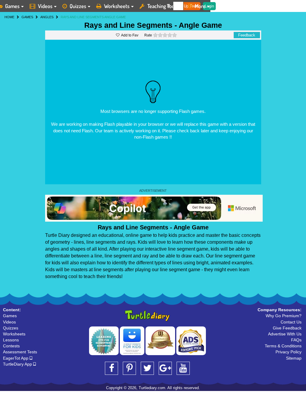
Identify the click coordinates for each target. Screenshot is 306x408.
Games (10, 315)
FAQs (296, 340)
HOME (9, 17)
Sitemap (294, 358)
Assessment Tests (20, 351)
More (200, 6)
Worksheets (117, 6)
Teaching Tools (162, 6)
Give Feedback (287, 328)
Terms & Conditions (283, 345)
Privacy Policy (289, 351)
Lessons (11, 340)
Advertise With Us (285, 334)
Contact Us (291, 322)
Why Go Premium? (284, 315)
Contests (11, 345)
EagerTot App (16, 358)
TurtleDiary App (18, 364)
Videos (45, 6)
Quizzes (77, 6)
